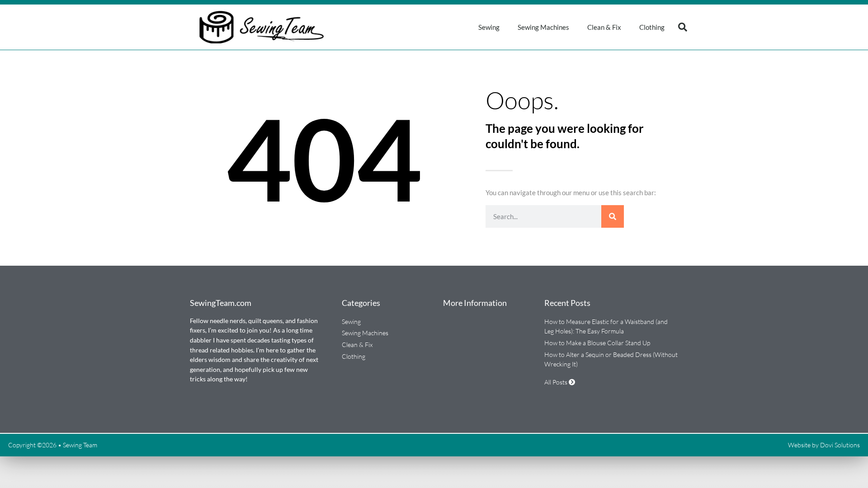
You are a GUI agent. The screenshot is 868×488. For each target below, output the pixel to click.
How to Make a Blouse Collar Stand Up (597, 343)
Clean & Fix (604, 27)
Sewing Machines (543, 27)
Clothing (652, 27)
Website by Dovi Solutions (824, 445)
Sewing (489, 27)
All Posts (556, 382)
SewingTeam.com (220, 303)
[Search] (612, 216)
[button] (683, 27)
